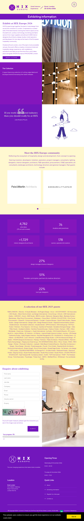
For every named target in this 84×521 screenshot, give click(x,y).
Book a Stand (11, 57)
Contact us (50, 499)
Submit (33, 428)
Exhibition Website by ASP (70, 511)
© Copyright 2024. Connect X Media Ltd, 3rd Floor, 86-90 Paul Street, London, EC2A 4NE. (33, 510)
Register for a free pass (53, 494)
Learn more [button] (7, 518)
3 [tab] (37, 208)
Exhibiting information (53, 489)
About (48, 485)
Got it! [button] (74, 516)
